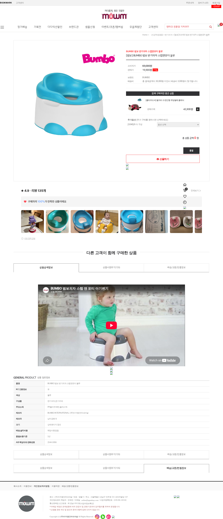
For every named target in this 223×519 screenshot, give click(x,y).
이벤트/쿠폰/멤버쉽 (112, 27)
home (144, 35)
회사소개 (17, 486)
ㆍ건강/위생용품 (156, 35)
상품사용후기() (111, 267)
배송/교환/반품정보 (176, 267)
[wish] (185, 194)
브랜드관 (74, 27)
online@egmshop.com (89, 500)
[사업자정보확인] (87, 503)
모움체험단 (136, 27)
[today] (185, 200)
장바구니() (203, 3)
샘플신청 (90, 27)
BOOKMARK (6, 3)
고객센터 (20, 3)
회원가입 (216, 3)
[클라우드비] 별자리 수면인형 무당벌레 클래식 (165, 100)
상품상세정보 (46, 267)
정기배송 (22, 27)
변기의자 (168, 35)
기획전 (37, 27)
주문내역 (190, 3)
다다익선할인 (55, 27)
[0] (219, 25)
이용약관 (56, 486)
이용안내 (28, 486)
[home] (185, 183)
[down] (185, 211)
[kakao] (184, 206)
